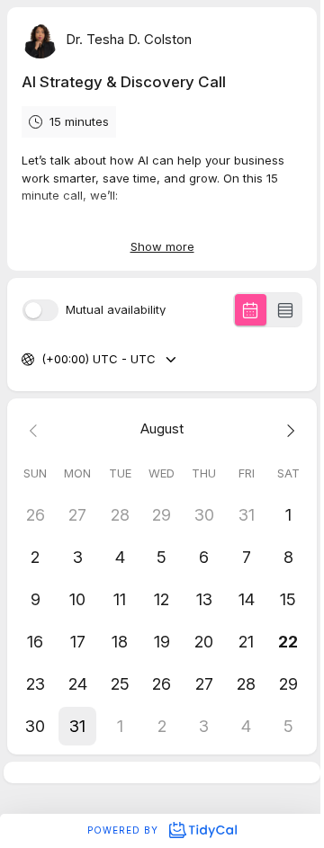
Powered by (124, 830)
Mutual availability (116, 310)
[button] (78, 726)
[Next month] (288, 429)
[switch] (40, 310)
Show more (162, 246)
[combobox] (43, 360)
